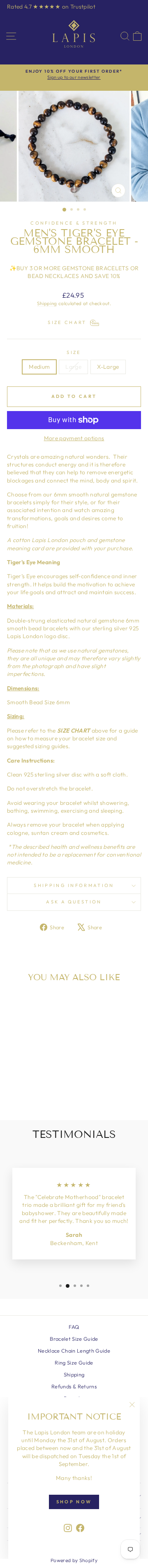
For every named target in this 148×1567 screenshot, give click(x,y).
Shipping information (74, 885)
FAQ (74, 1326)
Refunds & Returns (74, 1386)
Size (74, 352)
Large (73, 366)
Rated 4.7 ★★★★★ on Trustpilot (51, 6)
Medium (39, 366)
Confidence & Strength (74, 223)
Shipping (47, 303)
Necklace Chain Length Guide (74, 1350)
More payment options (74, 438)
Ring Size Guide (74, 1362)
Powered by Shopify (74, 1560)
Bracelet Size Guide (74, 1338)
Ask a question (74, 902)
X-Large (108, 366)
